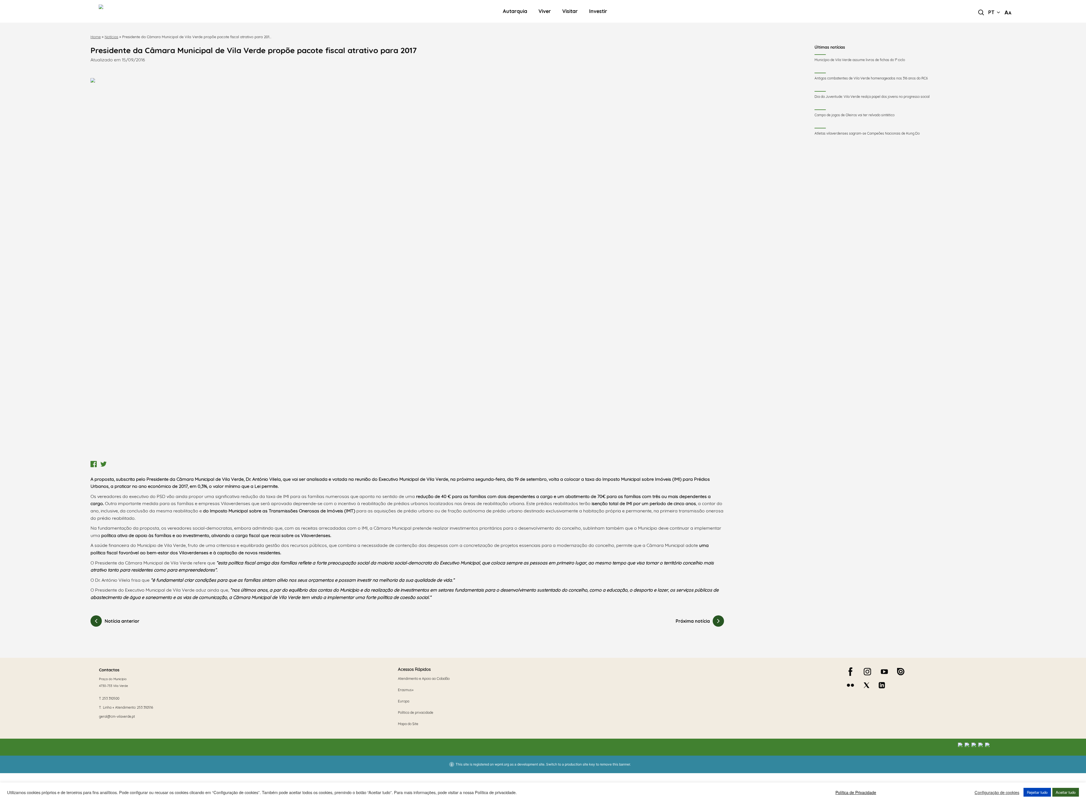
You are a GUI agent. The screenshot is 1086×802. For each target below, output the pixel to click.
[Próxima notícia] (718, 621)
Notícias (111, 37)
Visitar (570, 11)
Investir (598, 11)
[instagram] (867, 671)
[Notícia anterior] (96, 621)
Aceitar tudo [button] (1066, 792)
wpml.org (502, 764)
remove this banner (615, 764)
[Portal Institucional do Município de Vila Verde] (182, 11)
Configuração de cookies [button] (997, 792)
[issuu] (900, 671)
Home (95, 37)
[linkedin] (881, 685)
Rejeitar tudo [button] (1037, 792)
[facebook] (850, 671)
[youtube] (884, 671)
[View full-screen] (407, 268)
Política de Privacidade (855, 792)
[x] (866, 685)
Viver (544, 11)
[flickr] (850, 685)
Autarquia (515, 11)
